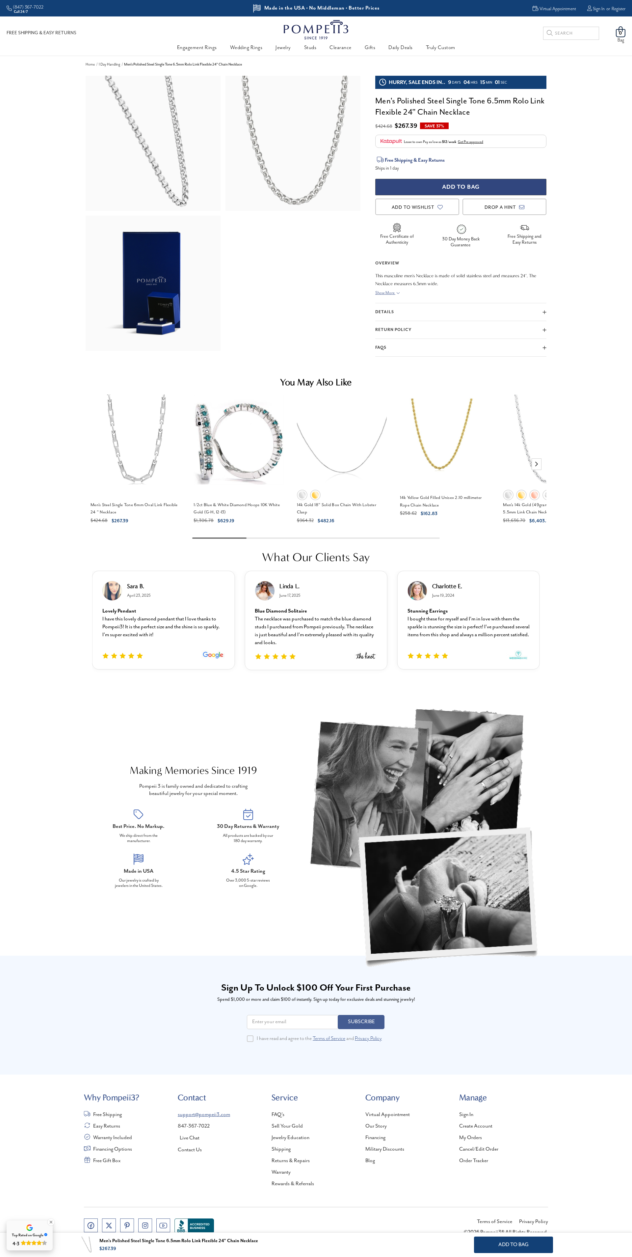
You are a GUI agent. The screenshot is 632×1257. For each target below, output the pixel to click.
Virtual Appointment (387, 1115)
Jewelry (283, 48)
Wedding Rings (246, 48)
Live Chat (189, 1138)
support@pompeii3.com (204, 1115)
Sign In (599, 9)
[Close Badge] (51, 1222)
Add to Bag (513, 1245)
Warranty (281, 1172)
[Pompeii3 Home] (316, 30)
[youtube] (163, 1225)
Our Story (376, 1126)
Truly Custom (440, 48)
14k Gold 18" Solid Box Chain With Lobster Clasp (336, 509)
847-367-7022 (194, 1126)
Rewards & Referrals (293, 1184)
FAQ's (278, 1115)
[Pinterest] (127, 1225)
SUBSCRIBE (361, 1022)
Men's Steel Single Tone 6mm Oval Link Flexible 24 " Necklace (134, 509)
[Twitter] (109, 1225)
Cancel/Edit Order (478, 1149)
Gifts (370, 48)
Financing (375, 1138)
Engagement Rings (197, 48)
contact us (190, 1150)
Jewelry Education (290, 1138)
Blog (370, 1161)
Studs (310, 48)
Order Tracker (473, 1161)
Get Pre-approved (470, 142)
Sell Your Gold (287, 1126)
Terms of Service (329, 1039)
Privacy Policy (368, 1039)
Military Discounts (384, 1149)
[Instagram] (145, 1225)
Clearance (340, 48)
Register (618, 9)
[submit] (550, 34)
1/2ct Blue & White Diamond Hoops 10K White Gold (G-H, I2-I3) (237, 509)
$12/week (449, 142)
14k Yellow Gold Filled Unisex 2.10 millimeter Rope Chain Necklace (441, 501)
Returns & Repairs (291, 1161)
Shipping (281, 1149)
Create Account (475, 1126)
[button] (536, 464)
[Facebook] (91, 1225)
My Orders (470, 1138)
